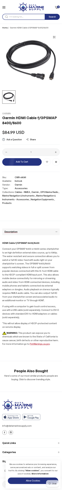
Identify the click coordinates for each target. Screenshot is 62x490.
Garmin (6, 113)
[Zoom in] (54, 37)
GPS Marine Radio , (49, 192)
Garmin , (35, 192)
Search (52, 16)
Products (7, 203)
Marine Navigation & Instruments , (19, 195)
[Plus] (55, 152)
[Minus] (6, 152)
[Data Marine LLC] (31, 7)
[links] (5, 432)
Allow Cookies (33, 480)
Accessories (21, 188)
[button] (47, 162)
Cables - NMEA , (23, 192)
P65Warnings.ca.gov (40, 344)
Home (5, 28)
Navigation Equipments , (43, 199)
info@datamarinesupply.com (17, 426)
